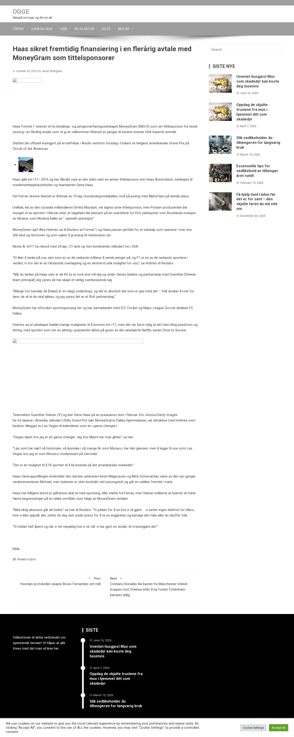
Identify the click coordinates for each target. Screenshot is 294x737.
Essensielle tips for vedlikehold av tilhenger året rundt (257, 171)
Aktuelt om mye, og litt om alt (32, 18)
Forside (18, 29)
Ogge (21, 11)
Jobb (63, 29)
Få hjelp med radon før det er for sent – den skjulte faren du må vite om (256, 201)
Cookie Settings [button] (253, 727)
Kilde (16, 549)
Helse (106, 29)
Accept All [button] (279, 727)
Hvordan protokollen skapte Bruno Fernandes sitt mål (60, 581)
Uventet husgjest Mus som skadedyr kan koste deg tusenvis (257, 81)
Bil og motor (84, 29)
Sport (32, 559)
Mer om (123, 29)
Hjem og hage (42, 29)
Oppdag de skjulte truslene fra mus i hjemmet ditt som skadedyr (252, 112)
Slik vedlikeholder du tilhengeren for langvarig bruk (258, 143)
